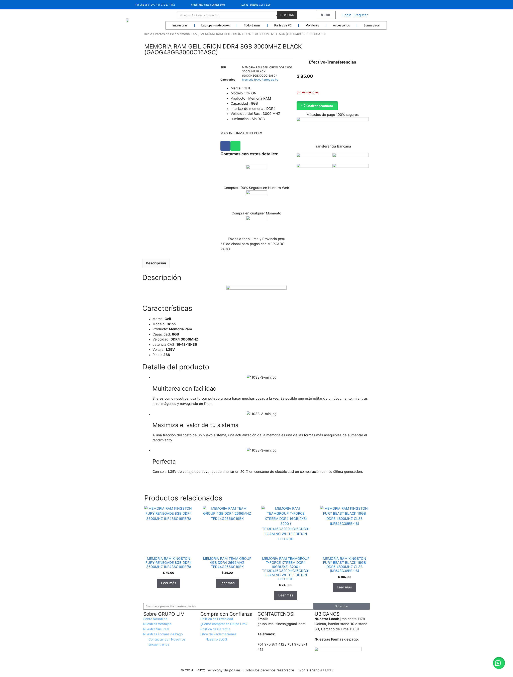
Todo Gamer (252, 25)
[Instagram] (382, 4)
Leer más (168, 583)
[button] (499, 663)
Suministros (372, 25)
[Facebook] (225, 146)
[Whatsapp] (235, 146)
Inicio (148, 34)
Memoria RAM (187, 34)
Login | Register (355, 15)
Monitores (312, 25)
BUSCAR (287, 15)
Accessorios (341, 25)
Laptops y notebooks (215, 25)
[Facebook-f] (372, 4)
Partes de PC (283, 25)
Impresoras (180, 25)
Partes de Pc (164, 34)
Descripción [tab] (156, 263)
